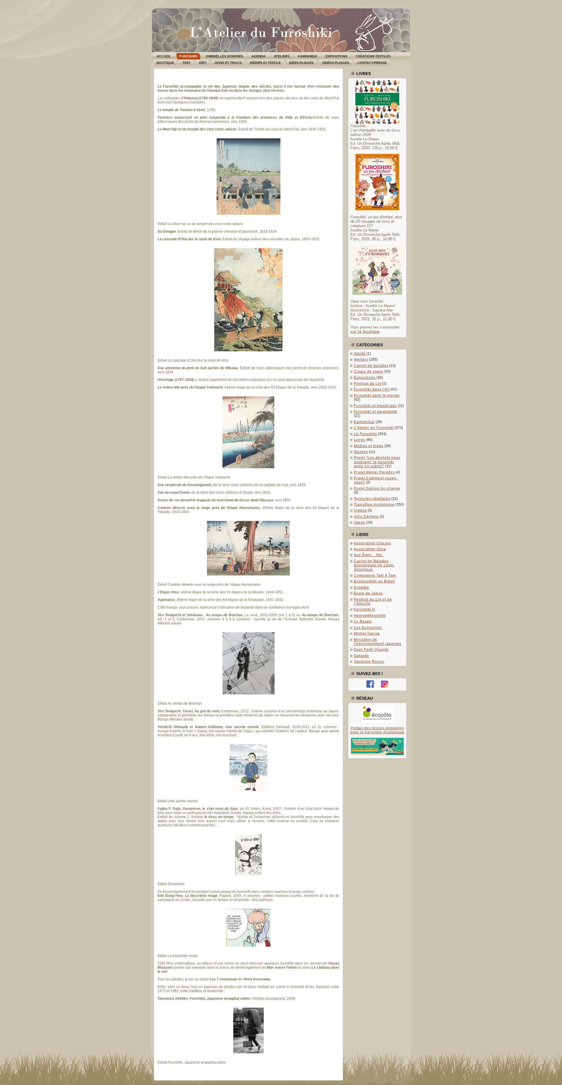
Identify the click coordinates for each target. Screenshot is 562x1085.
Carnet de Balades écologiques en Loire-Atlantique (374, 565)
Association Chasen (372, 543)
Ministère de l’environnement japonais (377, 642)
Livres (359, 440)
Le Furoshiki (365, 434)
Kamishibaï (364, 422)
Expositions (365, 378)
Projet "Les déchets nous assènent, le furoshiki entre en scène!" (377, 462)
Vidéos (360, 510)
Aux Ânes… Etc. (368, 555)
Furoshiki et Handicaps (375, 406)
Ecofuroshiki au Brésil (374, 581)
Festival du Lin (367, 383)
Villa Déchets (366, 517)
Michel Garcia (367, 633)
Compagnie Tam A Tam (375, 575)
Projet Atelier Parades (374, 472)
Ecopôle (361, 587)
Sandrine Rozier (369, 662)
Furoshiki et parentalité (375, 412)
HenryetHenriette (370, 616)
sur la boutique (365, 331)
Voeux (359, 522)
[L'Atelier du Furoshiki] (370, 686)
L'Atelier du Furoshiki (374, 428)
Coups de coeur (368, 371)
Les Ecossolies (368, 628)
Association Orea (370, 549)
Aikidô (360, 354)
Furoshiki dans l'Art (372, 389)
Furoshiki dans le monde (377, 396)
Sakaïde (361, 656)
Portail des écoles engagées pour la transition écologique (377, 730)
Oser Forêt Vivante (371, 650)
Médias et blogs (368, 446)
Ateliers (361, 359)
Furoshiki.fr (364, 609)
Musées (361, 452)
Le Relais (363, 621)
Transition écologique (374, 505)
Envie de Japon (368, 593)
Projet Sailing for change (377, 488)
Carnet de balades (371, 366)
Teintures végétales (372, 499)
